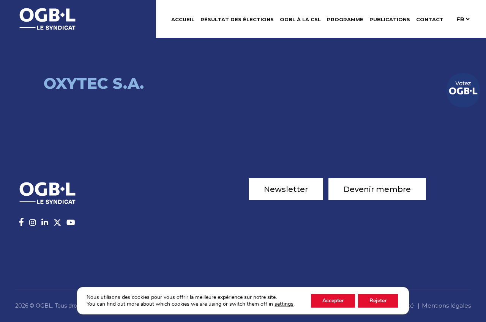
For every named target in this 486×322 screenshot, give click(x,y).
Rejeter (378, 300)
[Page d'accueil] (47, 18)
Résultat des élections (237, 19)
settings (284, 304)
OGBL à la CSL (300, 19)
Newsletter (286, 189)
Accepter (333, 300)
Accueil (182, 19)
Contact (429, 19)
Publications (389, 19)
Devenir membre (377, 189)
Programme (345, 19)
